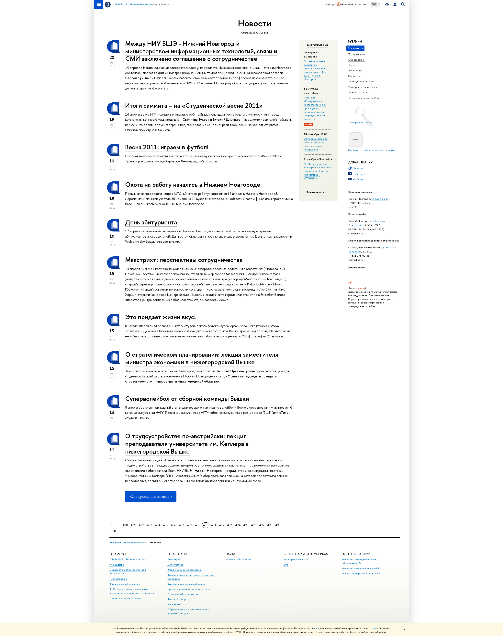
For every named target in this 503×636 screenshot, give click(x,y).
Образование (356, 59)
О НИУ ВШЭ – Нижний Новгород (128, 559)
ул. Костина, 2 (379, 198)
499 (278, 525)
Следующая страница (149, 496)
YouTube (358, 179)
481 (133, 525)
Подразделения (118, 578)
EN (379, 4)
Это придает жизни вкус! (160, 317)
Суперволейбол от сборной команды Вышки (187, 398)
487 (181, 525)
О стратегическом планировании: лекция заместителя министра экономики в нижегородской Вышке (201, 358)
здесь (316, 628)
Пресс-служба (357, 214)
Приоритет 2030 (358, 92)
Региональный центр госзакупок (185, 594)
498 (270, 525)
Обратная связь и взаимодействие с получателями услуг (188, 611)
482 (141, 525)
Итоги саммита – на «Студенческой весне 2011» (194, 105)
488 (189, 525)
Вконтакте (359, 174)
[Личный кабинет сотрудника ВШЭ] (395, 4)
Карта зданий (356, 267)
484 (157, 525)
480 (125, 525)
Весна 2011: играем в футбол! (167, 147)
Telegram (358, 168)
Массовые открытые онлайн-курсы (362, 573)
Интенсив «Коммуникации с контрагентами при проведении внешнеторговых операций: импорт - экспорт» (315, 108)
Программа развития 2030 (364, 98)
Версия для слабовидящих (124, 584)
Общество (354, 76)
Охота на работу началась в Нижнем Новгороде (192, 184)
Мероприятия (318, 45)
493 (229, 525)
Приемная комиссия (360, 192)
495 (245, 525)
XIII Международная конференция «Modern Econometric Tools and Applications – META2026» (317, 171)
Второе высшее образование (184, 569)
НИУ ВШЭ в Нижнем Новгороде (128, 542)
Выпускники (174, 604)
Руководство (116, 564)
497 (261, 525)
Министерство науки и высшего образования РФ (360, 561)
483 (149, 525)
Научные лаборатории (238, 559)
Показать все (315, 192)
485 (165, 525)
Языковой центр (176, 599)
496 (253, 525)
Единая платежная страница (125, 598)
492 (221, 525)
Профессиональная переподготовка (188, 589)
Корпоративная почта (296, 559)
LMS (286, 564)
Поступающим (356, 54)
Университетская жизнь (362, 87)
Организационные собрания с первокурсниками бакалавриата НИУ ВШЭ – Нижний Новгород (315, 70)
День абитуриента (151, 222)
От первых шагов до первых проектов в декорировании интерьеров (316, 144)
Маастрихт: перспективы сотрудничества (184, 259)
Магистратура (175, 564)
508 (113, 531)
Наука (351, 65)
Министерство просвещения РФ (361, 568)
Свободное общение (361, 81)
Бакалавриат (174, 559)
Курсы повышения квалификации (186, 584)
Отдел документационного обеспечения (373, 240)
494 (237, 525)
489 (197, 525)
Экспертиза (355, 70)
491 (213, 525)
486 (173, 525)
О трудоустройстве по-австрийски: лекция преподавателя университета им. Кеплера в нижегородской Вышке (187, 444)
